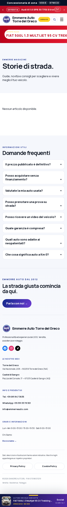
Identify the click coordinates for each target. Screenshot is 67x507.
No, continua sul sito (33, 282)
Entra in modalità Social (33, 273)
